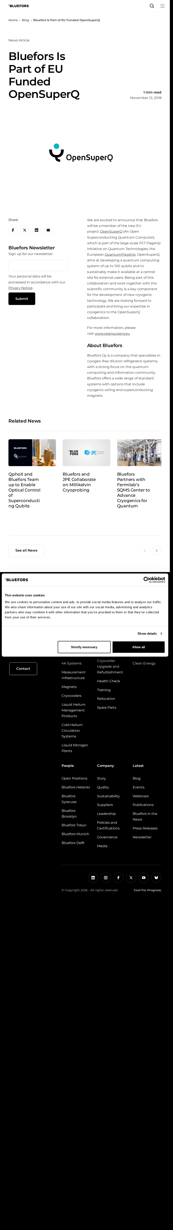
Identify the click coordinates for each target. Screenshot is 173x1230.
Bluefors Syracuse (69, 799)
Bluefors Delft (73, 843)
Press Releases (145, 828)
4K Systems (72, 663)
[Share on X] (24, 230)
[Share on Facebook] (12, 230)
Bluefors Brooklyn (69, 813)
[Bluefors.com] (18, 6)
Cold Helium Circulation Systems (72, 730)
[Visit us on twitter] (131, 878)
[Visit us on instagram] (106, 878)
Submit (21, 299)
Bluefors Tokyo (74, 825)
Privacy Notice (20, 288)
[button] (152, 6)
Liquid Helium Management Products (73, 710)
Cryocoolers (71, 696)
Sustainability (108, 796)
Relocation (106, 699)
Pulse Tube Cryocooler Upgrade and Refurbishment (110, 663)
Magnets (69, 687)
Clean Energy (144, 663)
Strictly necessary (84, 647)
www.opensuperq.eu (112, 334)
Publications (143, 805)
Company (105, 766)
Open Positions (74, 778)
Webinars (141, 796)
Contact (23, 669)
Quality (103, 787)
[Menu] (162, 6)
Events (139, 787)
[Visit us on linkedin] (93, 878)
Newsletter (142, 837)
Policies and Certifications (108, 825)
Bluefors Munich (75, 834)
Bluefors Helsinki (76, 787)
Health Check (108, 681)
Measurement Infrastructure (74, 675)
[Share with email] (48, 230)
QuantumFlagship (120, 255)
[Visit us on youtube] (144, 878)
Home (13, 20)
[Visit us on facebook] (118, 878)
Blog (25, 20)
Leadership (106, 814)
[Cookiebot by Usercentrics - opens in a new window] (146, 580)
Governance (107, 837)
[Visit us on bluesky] (156, 878)
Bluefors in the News (145, 816)
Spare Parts (106, 708)
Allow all (138, 647)
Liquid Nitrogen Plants (75, 748)
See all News (26, 550)
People (68, 766)
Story (101, 778)
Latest (138, 766)
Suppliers (105, 805)
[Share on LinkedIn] (36, 230)
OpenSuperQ (111, 231)
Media (102, 846)
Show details (147, 633)
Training (104, 690)
